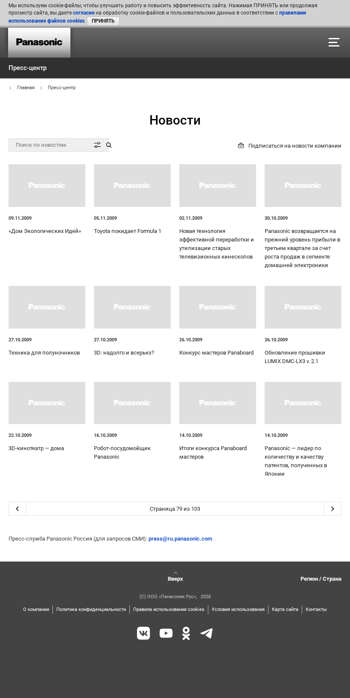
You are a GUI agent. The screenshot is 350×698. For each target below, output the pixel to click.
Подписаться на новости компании (294, 146)
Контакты (316, 609)
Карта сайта (285, 609)
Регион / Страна (320, 579)
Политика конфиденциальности (91, 609)
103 (195, 509)
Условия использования (238, 609)
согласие (83, 13)
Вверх (175, 579)
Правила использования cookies (168, 609)
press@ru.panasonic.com (180, 538)
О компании (36, 609)
